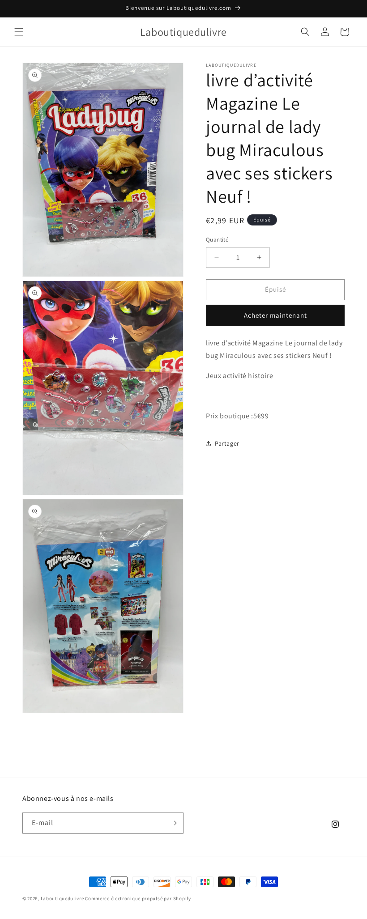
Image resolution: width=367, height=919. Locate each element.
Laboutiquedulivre (62, 898)
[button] (19, 32)
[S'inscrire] (173, 823)
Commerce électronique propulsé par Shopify (138, 898)
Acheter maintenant (275, 315)
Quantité (217, 239)
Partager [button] (227, 443)
